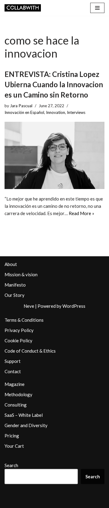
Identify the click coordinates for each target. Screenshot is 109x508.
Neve (29, 306)
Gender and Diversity (26, 425)
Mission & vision (21, 274)
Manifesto (15, 284)
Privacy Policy (19, 330)
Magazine (15, 384)
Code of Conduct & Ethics (30, 351)
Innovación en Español (24, 112)
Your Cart (14, 446)
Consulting (16, 404)
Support (13, 361)
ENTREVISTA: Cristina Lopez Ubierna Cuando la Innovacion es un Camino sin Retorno (54, 84)
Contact (13, 371)
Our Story (15, 295)
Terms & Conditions (24, 320)
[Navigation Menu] (97, 8)
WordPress (73, 306)
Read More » (81, 213)
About (11, 264)
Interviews (76, 112)
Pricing (12, 435)
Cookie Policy (18, 340)
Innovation (55, 112)
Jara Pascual (21, 105)
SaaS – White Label (24, 415)
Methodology (18, 394)
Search (11, 465)
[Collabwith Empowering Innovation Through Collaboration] (23, 8)
